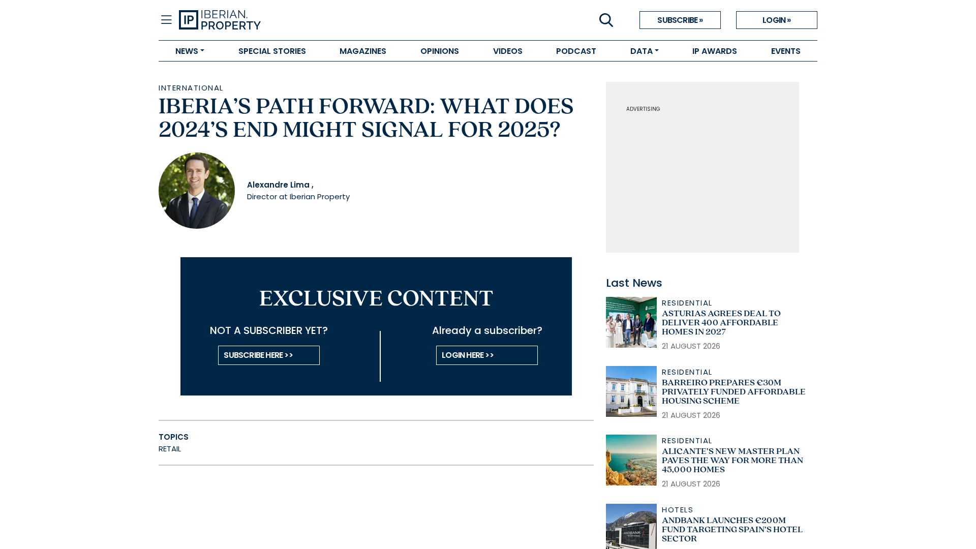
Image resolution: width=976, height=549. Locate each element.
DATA (641, 51)
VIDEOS (508, 51)
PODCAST (576, 51)
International (191, 87)
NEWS (186, 51)
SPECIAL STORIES (272, 51)
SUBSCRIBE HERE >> (258, 355)
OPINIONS (439, 51)
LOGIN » (776, 20)
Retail (170, 448)
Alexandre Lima (278, 184)
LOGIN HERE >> (468, 355)
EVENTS (786, 51)
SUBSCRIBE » (680, 20)
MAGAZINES (363, 51)
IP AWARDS (714, 51)
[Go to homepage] (333, 20)
